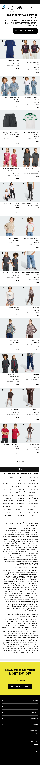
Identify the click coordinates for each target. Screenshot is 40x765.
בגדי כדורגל (22, 495)
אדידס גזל (34, 489)
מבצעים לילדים (8, 504)
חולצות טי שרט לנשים (32, 492)
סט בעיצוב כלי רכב (13, 61)
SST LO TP (36, 375)
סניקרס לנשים (33, 486)
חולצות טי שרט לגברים (7, 489)
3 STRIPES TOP (14, 307)
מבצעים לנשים (8, 515)
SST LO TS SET (34, 307)
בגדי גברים (9, 513)
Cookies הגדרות (34, 744)
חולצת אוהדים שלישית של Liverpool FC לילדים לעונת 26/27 (30, 63)
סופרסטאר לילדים (20, 498)
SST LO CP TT (34, 340)
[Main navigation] (36, 7)
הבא (20, 469)
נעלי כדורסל (21, 513)
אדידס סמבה (33, 478)
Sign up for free (22, 686)
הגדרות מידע (34, 741)
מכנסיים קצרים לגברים (7, 501)
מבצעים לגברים (7, 510)
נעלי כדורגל (22, 483)
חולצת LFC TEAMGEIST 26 (10, 273)
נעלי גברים (9, 478)
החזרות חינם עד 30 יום (19, 2)
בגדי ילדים (22, 515)
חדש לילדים (21, 504)
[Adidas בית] (20, 7)
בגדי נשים (34, 515)
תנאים (36, 751)
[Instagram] (36, 734)
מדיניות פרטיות (34, 748)
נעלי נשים (34, 480)
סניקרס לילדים (20, 486)
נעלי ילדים (22, 480)
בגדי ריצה (22, 489)
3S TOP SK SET (34, 444)
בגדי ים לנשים (33, 510)
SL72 (11, 492)
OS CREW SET (14, 409)
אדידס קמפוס (33, 483)
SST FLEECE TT (14, 238)
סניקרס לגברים (8, 483)
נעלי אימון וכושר (20, 501)
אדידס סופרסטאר (32, 513)
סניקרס (10, 480)
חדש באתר (9, 498)
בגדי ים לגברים (8, 507)
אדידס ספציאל (33, 495)
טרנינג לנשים (33, 498)
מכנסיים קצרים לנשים (32, 504)
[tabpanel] (20, 254)
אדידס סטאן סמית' (32, 507)
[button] (31, 41)
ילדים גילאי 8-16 (20, 492)
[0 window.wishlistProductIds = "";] (30, 7)
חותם (36, 754)
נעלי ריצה (22, 478)
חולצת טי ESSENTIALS (32, 169)
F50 (12, 486)
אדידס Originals (32, 501)
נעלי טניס (22, 507)
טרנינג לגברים (8, 495)
